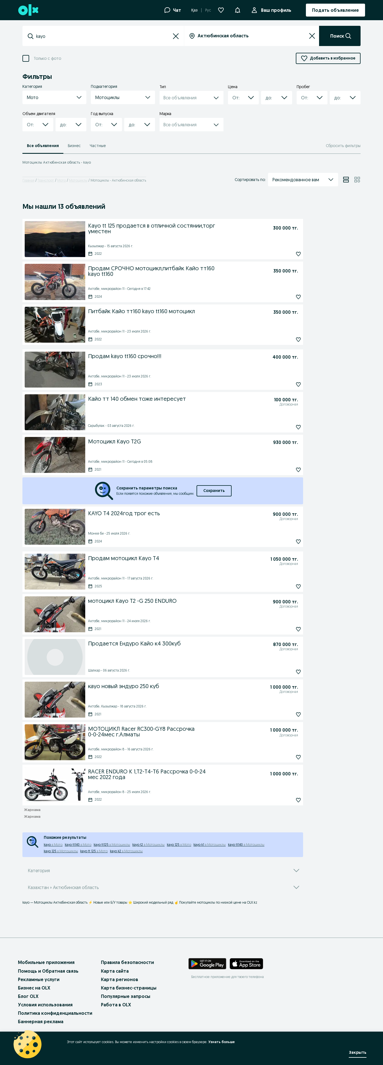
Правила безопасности (127, 962)
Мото (61, 180)
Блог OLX (28, 996)
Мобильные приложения (46, 962)
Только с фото (47, 58)
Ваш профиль (276, 10)
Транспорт (46, 180)
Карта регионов (119, 979)
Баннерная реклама (40, 1021)
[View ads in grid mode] (357, 179)
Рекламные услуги (38, 979)
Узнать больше (221, 1042)
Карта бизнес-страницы (128, 988)
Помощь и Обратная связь (48, 971)
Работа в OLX (116, 1004)
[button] (237, 9)
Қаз (194, 10)
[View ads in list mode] (346, 179)
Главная (28, 180)
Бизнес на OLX (34, 988)
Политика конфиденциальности (55, 1013)
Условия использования (45, 1004)
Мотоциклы (78, 180)
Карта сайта (115, 971)
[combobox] (103, 36)
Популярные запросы (125, 996)
